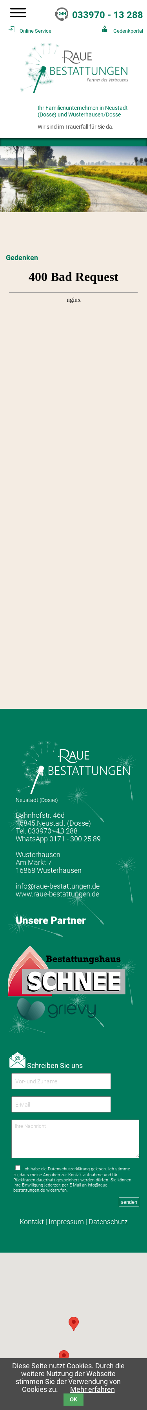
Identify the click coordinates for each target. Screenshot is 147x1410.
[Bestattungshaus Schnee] (66, 994)
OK (73, 1400)
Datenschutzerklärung (69, 1169)
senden (129, 1202)
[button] (64, 1357)
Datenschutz (108, 1222)
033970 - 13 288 (107, 14)
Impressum (66, 1222)
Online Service (35, 31)
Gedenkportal (128, 31)
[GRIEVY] (56, 1018)
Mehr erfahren (92, 1389)
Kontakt (32, 1222)
